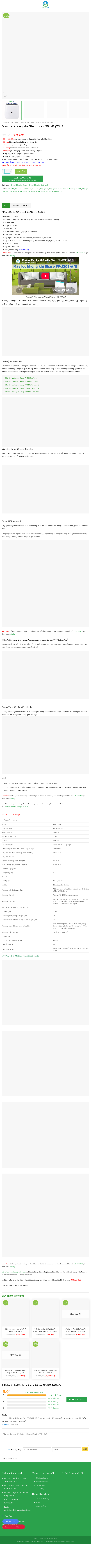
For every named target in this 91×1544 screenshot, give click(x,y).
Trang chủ (5, 122)
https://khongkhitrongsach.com (16, 807)
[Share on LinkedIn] (25, 197)
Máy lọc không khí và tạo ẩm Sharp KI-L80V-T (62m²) (75, 1330)
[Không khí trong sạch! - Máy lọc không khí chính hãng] (45, 4)
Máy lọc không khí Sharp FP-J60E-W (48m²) (22, 388)
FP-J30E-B (27, 189)
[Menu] (3, 5)
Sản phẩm (14, 122)
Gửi (85, 1449)
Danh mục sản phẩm (27, 122)
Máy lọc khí (44, 189)
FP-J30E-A (19, 189)
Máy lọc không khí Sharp (44, 122)
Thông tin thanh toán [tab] (21, 205)
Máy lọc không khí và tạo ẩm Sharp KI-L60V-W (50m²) (15, 1371)
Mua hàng (21, 171)
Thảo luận (5, 1424)
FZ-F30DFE (80, 253)
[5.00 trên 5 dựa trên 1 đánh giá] (45, 131)
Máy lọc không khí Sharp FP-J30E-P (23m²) (21, 381)
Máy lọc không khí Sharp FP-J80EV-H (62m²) (22, 392)
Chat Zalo (8, 1516)
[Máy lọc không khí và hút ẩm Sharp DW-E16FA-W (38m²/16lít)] (45, 1313)
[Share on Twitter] (12, 197)
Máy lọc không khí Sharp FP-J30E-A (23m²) (21, 378)
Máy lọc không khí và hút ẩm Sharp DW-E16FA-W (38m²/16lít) (45, 1330)
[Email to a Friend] (17, 197)
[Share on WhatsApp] (4, 197)
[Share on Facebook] (8, 197)
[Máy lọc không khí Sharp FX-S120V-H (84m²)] (45, 1354)
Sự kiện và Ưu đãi (41, 1506)
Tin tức (38, 1502)
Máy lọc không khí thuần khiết (38, 185)
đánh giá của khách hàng (34, 1392)
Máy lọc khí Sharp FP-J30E (72, 189)
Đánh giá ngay (77, 1399)
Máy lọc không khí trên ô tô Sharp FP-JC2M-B (15, 1330)
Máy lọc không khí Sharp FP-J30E (39, 191)
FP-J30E (11, 189)
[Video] (5, 94)
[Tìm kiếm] (88, 4)
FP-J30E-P (35, 189)
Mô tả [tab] (6, 205)
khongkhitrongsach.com (66, 1541)
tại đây (12, 256)
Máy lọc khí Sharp (55, 189)
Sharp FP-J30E (57, 191)
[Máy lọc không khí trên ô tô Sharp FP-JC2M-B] (15, 1313)
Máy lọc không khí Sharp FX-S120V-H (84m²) (45, 1371)
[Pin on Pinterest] (21, 197)
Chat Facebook (10, 1521)
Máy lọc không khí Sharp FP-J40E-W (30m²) (22, 385)
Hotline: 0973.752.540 (14, 1527)
